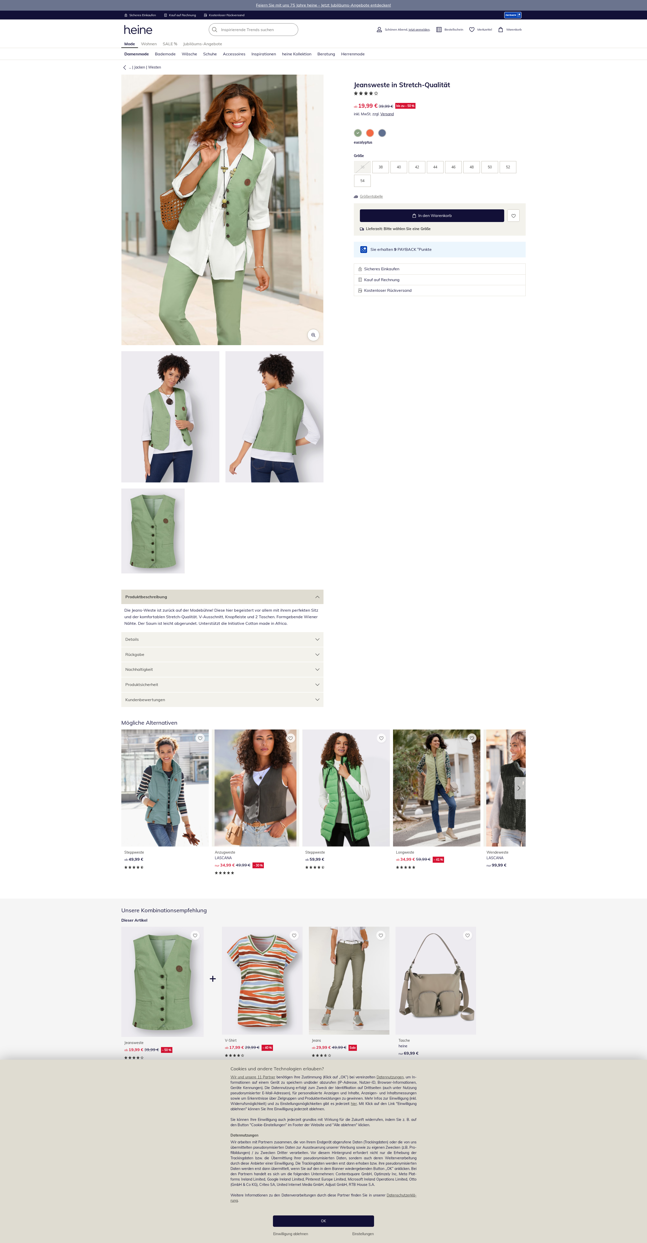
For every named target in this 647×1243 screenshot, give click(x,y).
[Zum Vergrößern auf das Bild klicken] (313, 335)
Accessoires (234, 53)
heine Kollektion (296, 53)
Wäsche (189, 53)
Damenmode (136, 53)
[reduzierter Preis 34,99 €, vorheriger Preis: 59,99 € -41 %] (436, 788)
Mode (129, 43)
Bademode (165, 53)
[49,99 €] (165, 788)
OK (323, 1221)
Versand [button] (387, 114)
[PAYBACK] (513, 15)
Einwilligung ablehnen (290, 1234)
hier (354, 1103)
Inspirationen (263, 53)
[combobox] (264, 30)
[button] (123, 67)
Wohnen (149, 43)
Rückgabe (134, 654)
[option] (358, 133)
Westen (154, 67)
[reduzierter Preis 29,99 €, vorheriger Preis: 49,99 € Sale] (349, 981)
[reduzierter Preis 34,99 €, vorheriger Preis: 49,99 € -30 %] (255, 788)
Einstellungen (363, 1234)
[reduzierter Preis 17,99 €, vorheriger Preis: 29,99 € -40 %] (262, 981)
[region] (323, 1151)
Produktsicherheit (141, 684)
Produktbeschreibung (146, 596)
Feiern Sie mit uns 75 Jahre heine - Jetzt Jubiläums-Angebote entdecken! (323, 5)
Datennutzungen (390, 1077)
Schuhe (210, 53)
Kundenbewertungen (145, 699)
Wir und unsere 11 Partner (252, 1077)
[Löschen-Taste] (293, 30)
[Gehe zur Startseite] (138, 29)
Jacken (139, 67)
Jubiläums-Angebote (202, 43)
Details (132, 639)
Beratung (326, 53)
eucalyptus (363, 142)
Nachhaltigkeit (139, 669)
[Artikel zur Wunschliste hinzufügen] (513, 215)
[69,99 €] (436, 981)
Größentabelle (371, 196)
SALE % (170, 43)
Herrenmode (353, 53)
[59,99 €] (346, 788)
